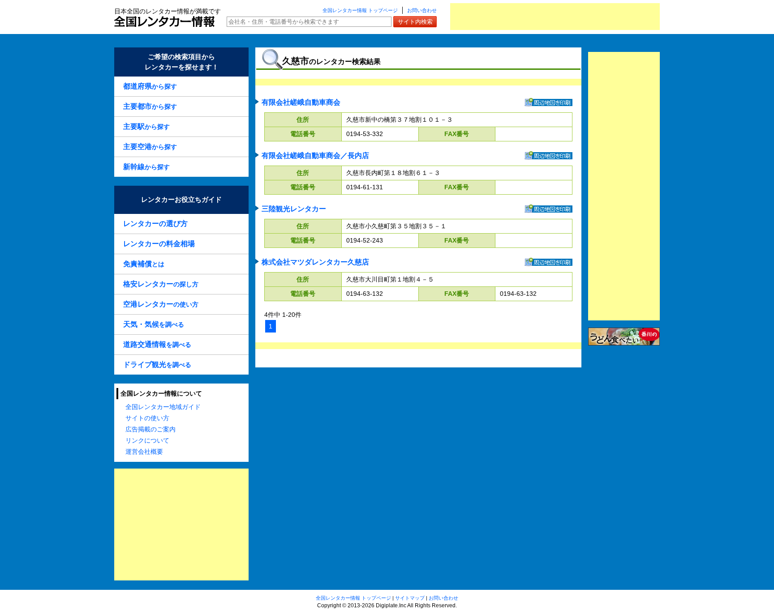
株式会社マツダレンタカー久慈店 (315, 262)
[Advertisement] (555, 16)
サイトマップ (410, 598)
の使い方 (160, 304)
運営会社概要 (144, 451)
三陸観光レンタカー (294, 209)
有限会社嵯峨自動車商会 (301, 102)
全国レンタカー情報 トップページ (360, 10)
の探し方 (160, 284)
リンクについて (147, 440)
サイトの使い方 (147, 418)
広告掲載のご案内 (150, 429)
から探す (150, 86)
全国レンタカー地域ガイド (163, 406)
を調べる (153, 324)
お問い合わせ (422, 10)
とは (143, 264)
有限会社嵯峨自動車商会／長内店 (315, 155)
